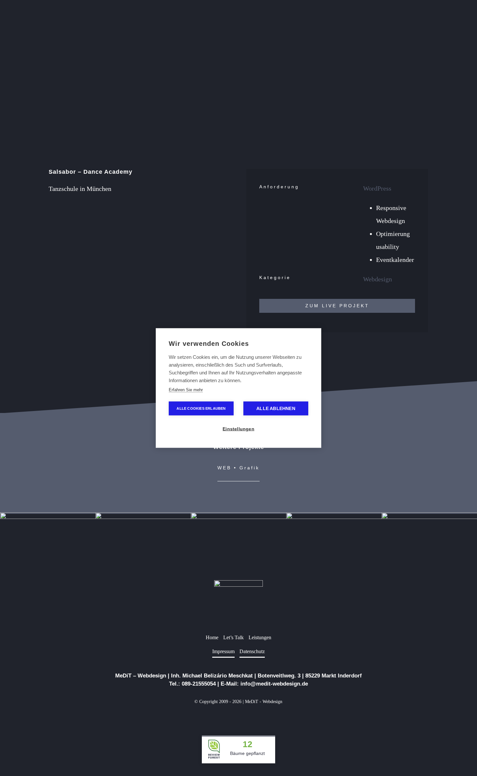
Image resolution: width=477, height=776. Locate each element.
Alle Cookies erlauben (201, 408)
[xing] (249, 716)
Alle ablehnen (275, 408)
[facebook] (228, 716)
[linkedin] (238, 716)
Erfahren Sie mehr (186, 389)
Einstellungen (238, 429)
